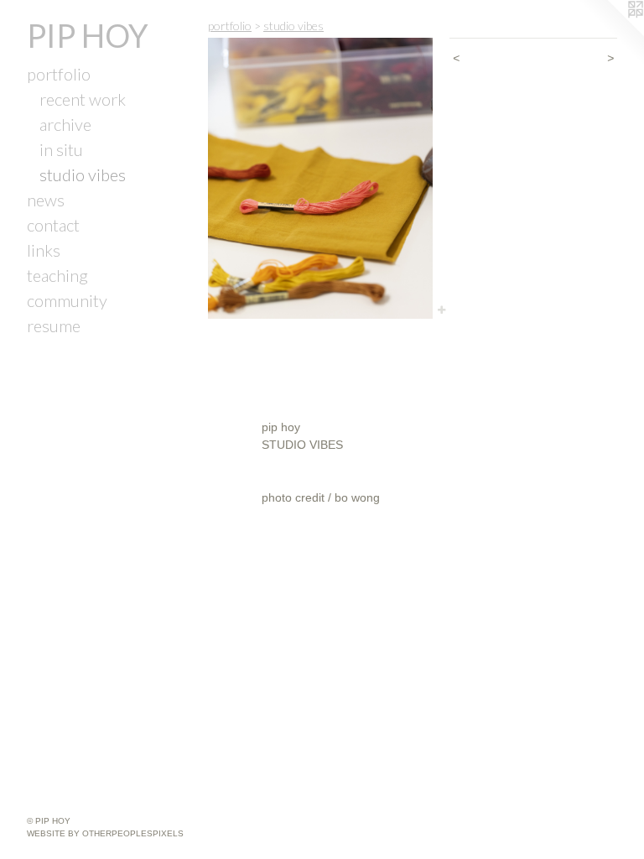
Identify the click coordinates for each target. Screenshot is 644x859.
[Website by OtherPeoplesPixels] (610, 33)
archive (65, 124)
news (46, 200)
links (43, 250)
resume (53, 325)
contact (53, 225)
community (67, 300)
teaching (57, 275)
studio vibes (82, 174)
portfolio (59, 74)
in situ (61, 149)
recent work (82, 99)
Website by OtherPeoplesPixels (105, 833)
